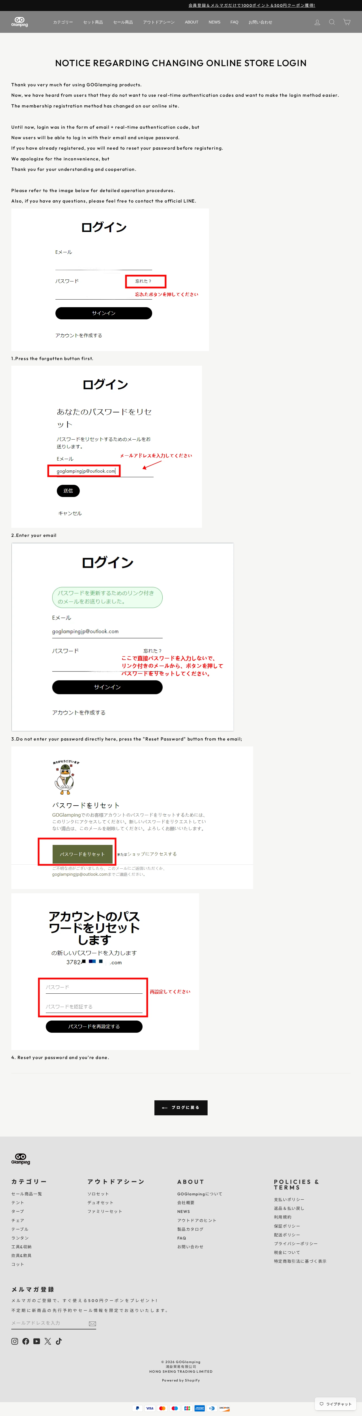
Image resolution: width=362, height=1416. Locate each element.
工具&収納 (21, 1246)
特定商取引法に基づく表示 (300, 1261)
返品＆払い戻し (289, 1208)
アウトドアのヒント (197, 1220)
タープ (17, 1211)
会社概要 (186, 1202)
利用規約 (283, 1217)
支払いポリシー (289, 1199)
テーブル (20, 1229)
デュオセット (100, 1202)
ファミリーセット (105, 1211)
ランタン (20, 1238)
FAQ (181, 1238)
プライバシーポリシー (296, 1243)
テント (18, 1202)
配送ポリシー (287, 1235)
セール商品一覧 (26, 1194)
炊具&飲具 (21, 1255)
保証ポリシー (287, 1226)
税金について (287, 1252)
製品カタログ (190, 1229)
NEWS (183, 1211)
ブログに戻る (185, 1107)
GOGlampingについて (200, 1194)
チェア (18, 1220)
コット (18, 1264)
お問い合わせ (190, 1246)
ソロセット (98, 1194)
